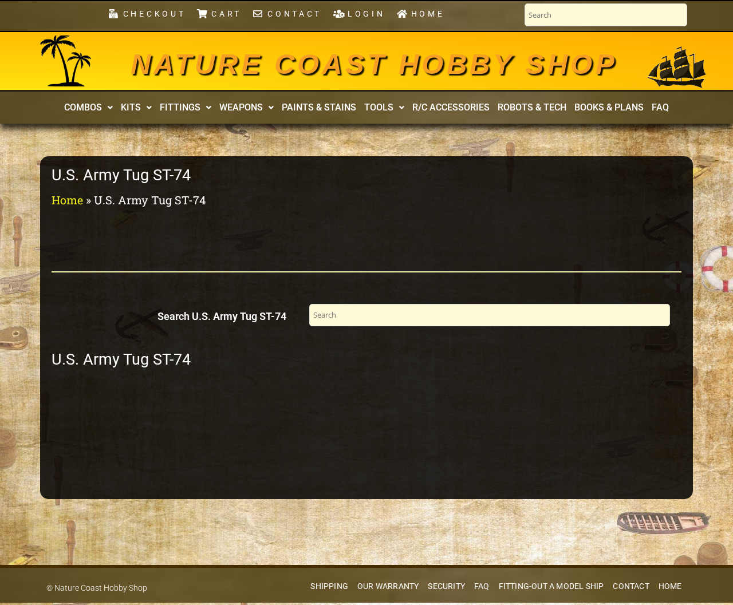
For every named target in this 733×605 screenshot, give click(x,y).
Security (446, 586)
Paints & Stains (319, 107)
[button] (88, 107)
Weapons (241, 107)
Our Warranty (388, 586)
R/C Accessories (451, 107)
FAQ (660, 107)
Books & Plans (609, 107)
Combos (83, 107)
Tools (378, 107)
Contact (631, 586)
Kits (131, 107)
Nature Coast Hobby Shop (374, 64)
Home (67, 199)
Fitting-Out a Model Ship (551, 586)
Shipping (329, 586)
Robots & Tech (532, 107)
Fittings (180, 107)
